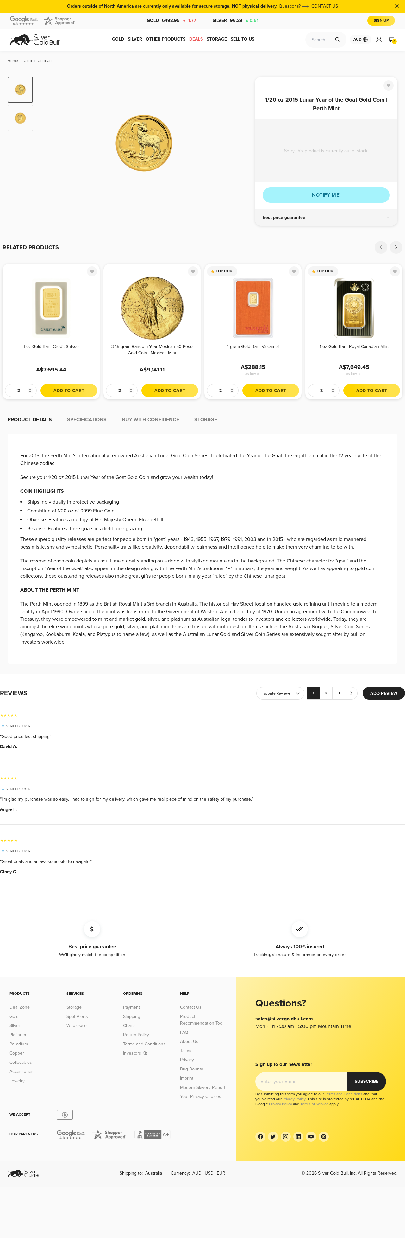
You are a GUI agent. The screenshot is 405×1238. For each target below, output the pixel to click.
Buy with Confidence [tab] (150, 419)
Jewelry (17, 1080)
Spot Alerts (77, 1016)
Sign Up (381, 20)
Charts (129, 1025)
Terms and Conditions (144, 1044)
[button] (326, 217)
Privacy (187, 1060)
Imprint (186, 1078)
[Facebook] (260, 1137)
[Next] (240, 143)
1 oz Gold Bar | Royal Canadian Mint (354, 346)
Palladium (18, 1044)
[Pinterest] (324, 1137)
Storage (74, 1007)
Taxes (185, 1050)
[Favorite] (388, 85)
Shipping (131, 1016)
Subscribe (366, 1081)
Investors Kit (135, 1053)
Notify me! (326, 195)
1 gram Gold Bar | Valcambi (253, 346)
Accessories (21, 1071)
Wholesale (76, 1025)
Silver (236, 20)
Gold (171, 20)
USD (209, 1173)
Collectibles (20, 1062)
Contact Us (191, 1007)
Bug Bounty (191, 1069)
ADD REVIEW (383, 693)
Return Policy (136, 1035)
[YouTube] (311, 1137)
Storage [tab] (205, 419)
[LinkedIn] (298, 1137)
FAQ (184, 1032)
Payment (131, 1007)
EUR (221, 1173)
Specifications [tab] (87, 419)
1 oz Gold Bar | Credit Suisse (51, 346)
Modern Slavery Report (202, 1087)
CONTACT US (324, 6)
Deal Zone (19, 1007)
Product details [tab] (30, 419)
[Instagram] (286, 1137)
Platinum (17, 1035)
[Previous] (47, 143)
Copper (16, 1053)
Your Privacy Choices (200, 1096)
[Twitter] (273, 1137)
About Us (189, 1041)
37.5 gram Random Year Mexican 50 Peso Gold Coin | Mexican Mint (152, 350)
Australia (153, 1173)
